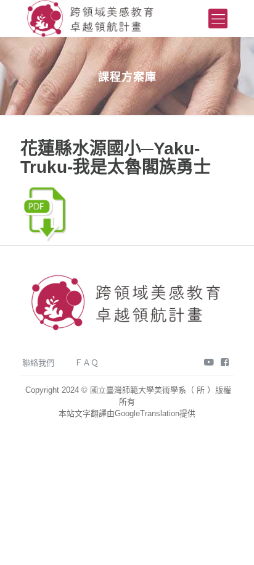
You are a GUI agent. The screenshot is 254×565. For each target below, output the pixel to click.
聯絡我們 (38, 362)
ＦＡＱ (87, 362)
